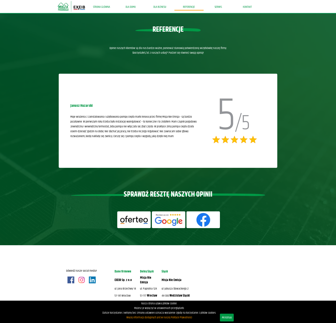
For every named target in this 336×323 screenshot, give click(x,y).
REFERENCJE (189, 6)
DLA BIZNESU (159, 6)
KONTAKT (247, 6)
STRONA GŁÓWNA (101, 6)
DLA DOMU (131, 6)
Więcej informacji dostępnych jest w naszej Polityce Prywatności (159, 317)
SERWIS (218, 6)
